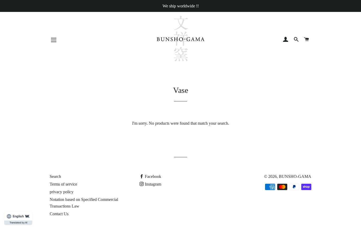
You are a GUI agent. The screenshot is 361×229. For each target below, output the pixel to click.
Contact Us (59, 214)
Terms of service (63, 184)
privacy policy (61, 192)
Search (55, 176)
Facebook (153, 176)
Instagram (153, 184)
